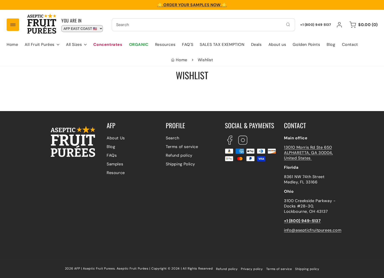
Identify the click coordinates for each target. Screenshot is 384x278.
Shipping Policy (180, 164)
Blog (111, 146)
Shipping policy (307, 269)
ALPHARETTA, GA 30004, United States (308, 155)
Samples (115, 164)
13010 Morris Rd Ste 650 (308, 147)
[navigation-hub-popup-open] (13, 24)
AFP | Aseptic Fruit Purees (94, 268)
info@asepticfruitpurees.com (312, 230)
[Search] (288, 24)
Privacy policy (252, 269)
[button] (42, 44)
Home (181, 60)
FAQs (112, 155)
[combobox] (203, 24)
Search (172, 138)
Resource (116, 172)
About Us (116, 138)
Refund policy (179, 155)
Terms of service (182, 146)
